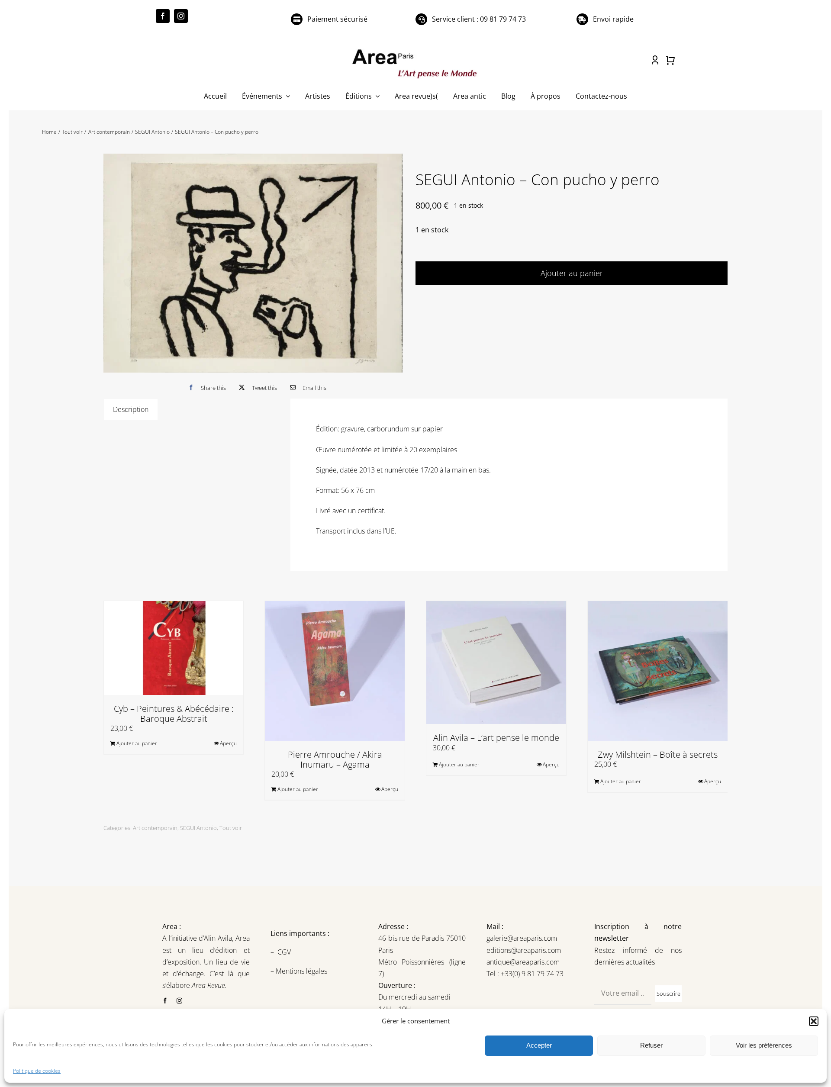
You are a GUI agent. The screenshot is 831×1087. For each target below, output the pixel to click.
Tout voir (230, 828)
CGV (285, 952)
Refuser (651, 1045)
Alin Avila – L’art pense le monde (496, 737)
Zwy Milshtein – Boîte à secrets (658, 754)
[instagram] (181, 16)
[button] (813, 1021)
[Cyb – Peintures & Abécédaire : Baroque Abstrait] (174, 648)
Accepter (539, 1045)
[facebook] (163, 16)
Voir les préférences (764, 1045)
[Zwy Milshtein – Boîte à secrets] (658, 671)
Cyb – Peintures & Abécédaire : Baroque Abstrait (174, 713)
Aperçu (228, 743)
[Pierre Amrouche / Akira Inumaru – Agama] (335, 671)
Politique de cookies (37, 1070)
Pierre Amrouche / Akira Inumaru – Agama (335, 759)
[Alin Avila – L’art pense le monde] (496, 662)
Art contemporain (155, 828)
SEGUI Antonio (198, 828)
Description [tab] (130, 409)
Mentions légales (300, 971)
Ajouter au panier (572, 273)
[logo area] (415, 50)
